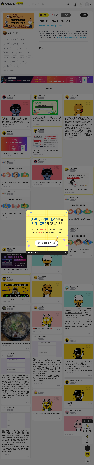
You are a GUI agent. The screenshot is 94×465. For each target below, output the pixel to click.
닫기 (63, 253)
